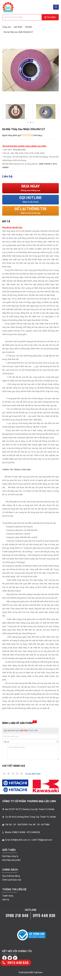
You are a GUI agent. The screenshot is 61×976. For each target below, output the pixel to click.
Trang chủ (6, 27)
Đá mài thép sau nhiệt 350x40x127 (18, 32)
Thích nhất (33, 730)
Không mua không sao (30, 188)
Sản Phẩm (18, 27)
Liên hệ (5, 899)
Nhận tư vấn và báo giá (30, 210)
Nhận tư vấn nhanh (30, 199)
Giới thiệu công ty (10, 856)
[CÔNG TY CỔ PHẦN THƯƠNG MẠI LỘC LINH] (8, 7)
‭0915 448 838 (18, 963)
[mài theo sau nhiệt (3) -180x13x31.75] (46, 111)
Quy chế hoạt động (11, 876)
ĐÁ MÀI (28, 27)
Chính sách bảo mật (11, 880)
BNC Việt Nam (36, 972)
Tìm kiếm (51, 17)
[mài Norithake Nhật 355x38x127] (15, 111)
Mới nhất (23, 730)
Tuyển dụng (7, 895)
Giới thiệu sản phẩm (11, 860)
